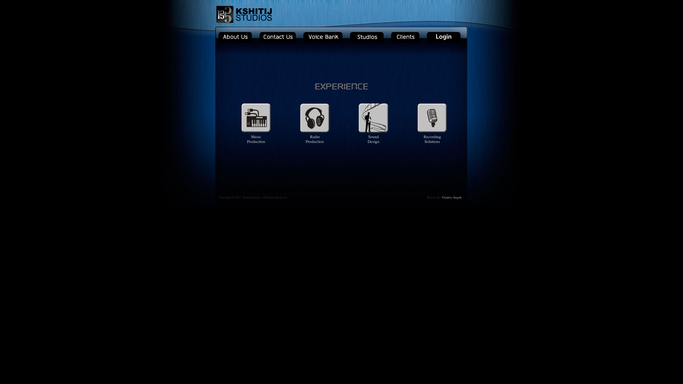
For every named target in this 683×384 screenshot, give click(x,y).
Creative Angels (452, 197)
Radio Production (315, 139)
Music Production (256, 139)
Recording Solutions (432, 139)
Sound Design (373, 139)
